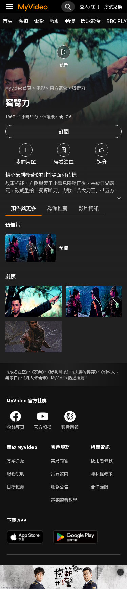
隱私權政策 (102, 473)
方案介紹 (15, 460)
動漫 (70, 20)
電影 (39, 20)
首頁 (8, 20)
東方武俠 (58, 88)
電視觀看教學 (64, 500)
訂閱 (64, 131)
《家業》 (38, 371)
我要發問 (59, 473)
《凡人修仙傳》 (37, 377)
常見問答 (59, 460)
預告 (63, 247)
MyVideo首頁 (18, 88)
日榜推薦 (15, 486)
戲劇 (54, 20)
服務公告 (59, 486)
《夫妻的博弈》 (84, 371)
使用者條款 (102, 460)
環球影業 (91, 20)
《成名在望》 (16, 371)
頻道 (23, 20)
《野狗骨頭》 (58, 371)
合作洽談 (99, 486)
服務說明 (15, 473)
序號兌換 (113, 6)
